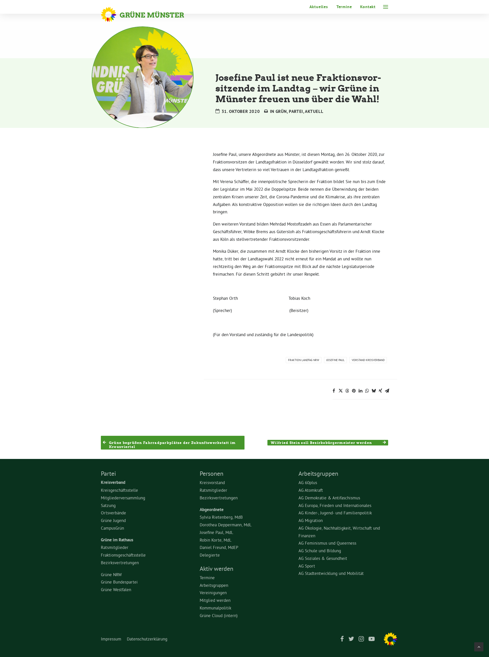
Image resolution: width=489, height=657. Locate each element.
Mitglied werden (215, 600)
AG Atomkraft (310, 490)
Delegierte (210, 555)
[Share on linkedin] (360, 391)
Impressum (111, 638)
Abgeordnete (212, 509)
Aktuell (314, 111)
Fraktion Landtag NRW (303, 360)
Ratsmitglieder (114, 547)
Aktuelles (318, 6)
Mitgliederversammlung (123, 497)
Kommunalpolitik (215, 607)
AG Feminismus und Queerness (327, 543)
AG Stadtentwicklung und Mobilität (331, 573)
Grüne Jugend (113, 520)
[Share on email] (387, 391)
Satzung (108, 505)
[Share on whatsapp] (367, 391)
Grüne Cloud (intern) (219, 615)
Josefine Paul (335, 360)
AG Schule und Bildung (319, 550)
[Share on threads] (347, 391)
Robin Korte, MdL (216, 540)
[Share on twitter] (340, 391)
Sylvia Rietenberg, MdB (221, 517)
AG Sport (306, 566)
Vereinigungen (213, 592)
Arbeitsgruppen (214, 585)
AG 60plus (307, 482)
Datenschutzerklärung (147, 638)
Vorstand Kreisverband (368, 360)
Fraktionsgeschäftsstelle (123, 555)
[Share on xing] (380, 391)
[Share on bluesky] (374, 391)
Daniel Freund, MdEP (219, 547)
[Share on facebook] (334, 391)
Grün (281, 111)
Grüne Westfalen (116, 589)
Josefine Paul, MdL (216, 532)
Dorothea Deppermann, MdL (226, 524)
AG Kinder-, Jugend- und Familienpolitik (335, 512)
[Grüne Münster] (149, 14)
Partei (296, 111)
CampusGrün (112, 528)
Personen (211, 473)
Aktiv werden (216, 568)
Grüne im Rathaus (117, 540)
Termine (344, 6)
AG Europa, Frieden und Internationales (334, 505)
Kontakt (368, 6)
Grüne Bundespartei (119, 582)
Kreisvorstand (212, 482)
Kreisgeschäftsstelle (119, 490)
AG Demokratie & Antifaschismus (329, 497)
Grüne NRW (111, 574)
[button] (385, 7)
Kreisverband (113, 482)
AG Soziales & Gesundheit (322, 558)
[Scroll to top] (478, 645)
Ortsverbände (113, 512)
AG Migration (310, 520)
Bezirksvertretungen (120, 562)
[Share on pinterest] (354, 391)
